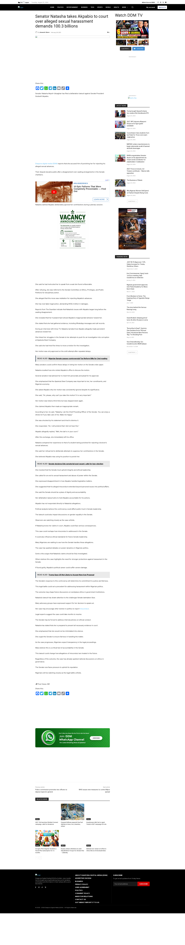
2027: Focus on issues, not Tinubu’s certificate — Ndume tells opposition (138, 171)
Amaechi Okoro (44, 32)
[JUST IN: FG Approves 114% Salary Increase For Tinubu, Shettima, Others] (120, 264)
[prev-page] (36, 857)
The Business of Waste (134, 180)
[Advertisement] (72, 116)
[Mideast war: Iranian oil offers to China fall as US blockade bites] (98, 838)
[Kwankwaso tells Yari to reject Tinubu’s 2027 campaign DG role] (98, 812)
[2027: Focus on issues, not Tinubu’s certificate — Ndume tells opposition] (120, 171)
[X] (163, 2)
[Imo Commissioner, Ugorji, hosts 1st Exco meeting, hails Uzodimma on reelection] (120, 276)
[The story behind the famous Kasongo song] (120, 310)
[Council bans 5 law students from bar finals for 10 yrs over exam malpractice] (120, 135)
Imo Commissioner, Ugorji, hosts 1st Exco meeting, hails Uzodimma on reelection (137, 275)
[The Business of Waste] (120, 183)
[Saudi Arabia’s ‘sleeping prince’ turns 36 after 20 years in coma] (120, 320)
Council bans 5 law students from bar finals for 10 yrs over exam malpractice (138, 135)
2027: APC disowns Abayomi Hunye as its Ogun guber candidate (136, 124)
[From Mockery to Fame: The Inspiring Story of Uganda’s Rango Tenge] (120, 298)
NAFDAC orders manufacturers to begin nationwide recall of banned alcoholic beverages (138, 146)
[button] (132, 7)
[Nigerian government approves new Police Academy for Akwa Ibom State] (120, 287)
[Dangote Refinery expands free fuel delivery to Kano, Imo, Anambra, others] (72, 812)
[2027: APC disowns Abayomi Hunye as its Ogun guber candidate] (120, 124)
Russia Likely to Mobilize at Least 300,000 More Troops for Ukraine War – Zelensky (72, 850)
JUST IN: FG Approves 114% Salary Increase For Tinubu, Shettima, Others (136, 264)
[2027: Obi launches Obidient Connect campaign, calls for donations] (47, 812)
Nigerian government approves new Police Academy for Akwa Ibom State (137, 287)
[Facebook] (158, 2)
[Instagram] (160, 2)
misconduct (84, 609)
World (63, 845)
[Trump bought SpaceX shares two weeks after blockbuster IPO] (120, 113)
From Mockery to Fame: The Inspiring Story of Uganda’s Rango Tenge (138, 298)
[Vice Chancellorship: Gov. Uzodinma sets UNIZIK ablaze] (120, 344)
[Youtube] (165, 2)
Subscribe (143, 884)
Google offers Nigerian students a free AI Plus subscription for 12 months (45, 850)
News (37, 819)
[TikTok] (42, 887)
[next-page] (40, 857)
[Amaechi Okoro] (36, 32)
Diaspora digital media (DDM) (46, 164)
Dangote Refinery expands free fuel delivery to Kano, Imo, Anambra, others (72, 824)
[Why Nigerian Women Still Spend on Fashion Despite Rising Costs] (120, 193)
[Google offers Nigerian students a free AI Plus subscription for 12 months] (47, 838)
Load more (131, 201)
